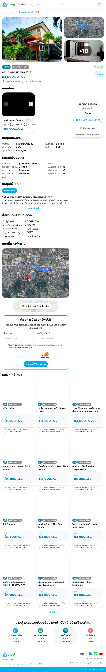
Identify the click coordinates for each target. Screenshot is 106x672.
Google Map (89, 128)
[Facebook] (90, 654)
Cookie (100, 663)
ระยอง (23, 4)
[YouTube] (101, 654)
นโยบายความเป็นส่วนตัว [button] (48, 345)
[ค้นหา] (62, 4)
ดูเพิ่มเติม (52, 612)
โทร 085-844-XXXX (89, 120)
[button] (50, 4)
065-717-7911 (36, 664)
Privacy (43, 357)
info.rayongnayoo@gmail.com (15, 664)
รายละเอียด (9, 190)
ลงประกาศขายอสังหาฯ (94, 659)
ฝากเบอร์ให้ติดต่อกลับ (36, 364)
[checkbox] (5, 345)
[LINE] (95, 654)
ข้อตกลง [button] (31, 345)
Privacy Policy (89, 663)
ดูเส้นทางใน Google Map (37, 306)
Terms (47, 357)
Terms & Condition (72, 663)
